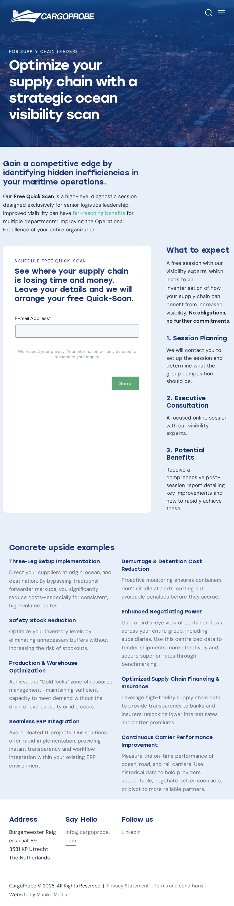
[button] (221, 13)
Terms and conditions (178, 886)
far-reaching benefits (99, 213)
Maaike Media (52, 894)
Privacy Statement (128, 886)
